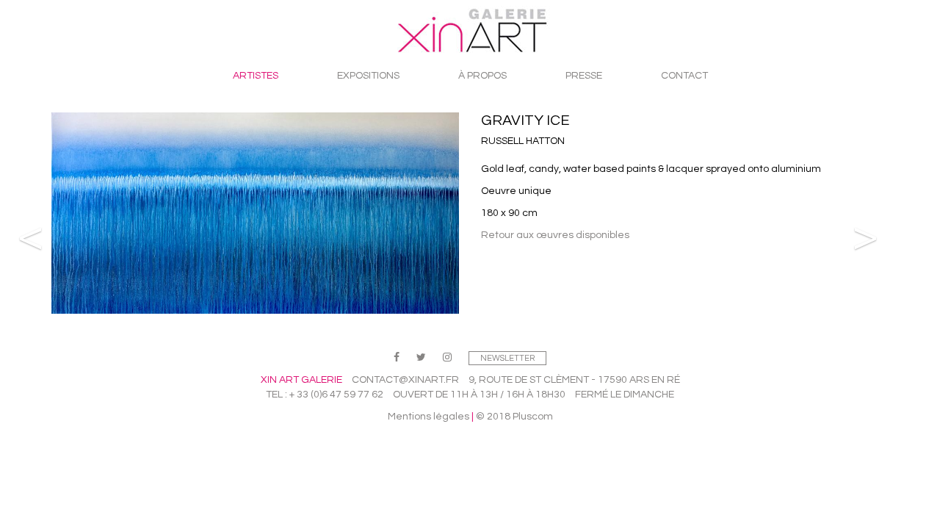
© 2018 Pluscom (514, 416)
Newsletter (507, 358)
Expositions (368, 76)
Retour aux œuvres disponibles (555, 235)
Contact (684, 76)
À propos (482, 76)
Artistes (255, 76)
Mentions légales (428, 416)
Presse (583, 76)
